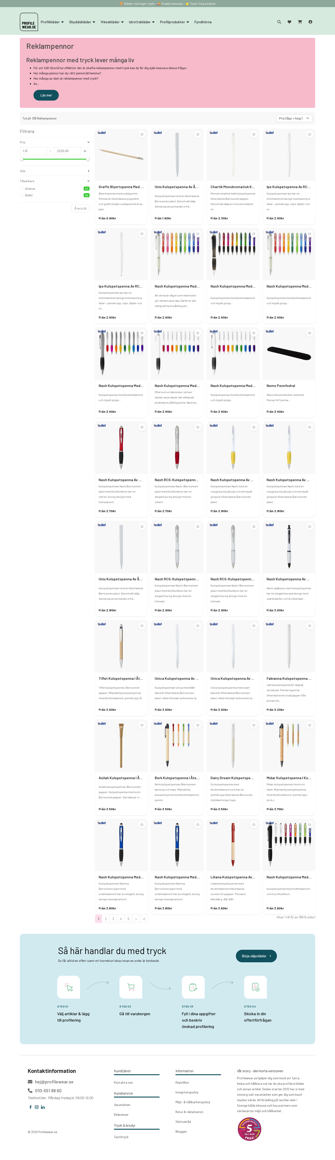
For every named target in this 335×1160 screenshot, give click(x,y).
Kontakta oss (123, 1082)
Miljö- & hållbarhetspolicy (192, 1102)
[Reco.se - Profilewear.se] (249, 1129)
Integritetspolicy (186, 1092)
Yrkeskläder (110, 22)
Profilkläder (50, 22)
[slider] (21, 159)
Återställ (80, 208)
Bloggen (181, 1131)
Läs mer (46, 95)
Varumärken (122, 1105)
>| (144, 918)
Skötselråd (183, 1122)
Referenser (121, 1114)
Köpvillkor (182, 1082)
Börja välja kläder (254, 956)
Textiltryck (121, 1137)
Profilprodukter (173, 22)
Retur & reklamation (189, 1112)
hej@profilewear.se (54, 1081)
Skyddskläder (80, 22)
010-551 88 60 (48, 1090)
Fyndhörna (203, 22)
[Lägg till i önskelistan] (142, 134)
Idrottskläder (140, 22)
